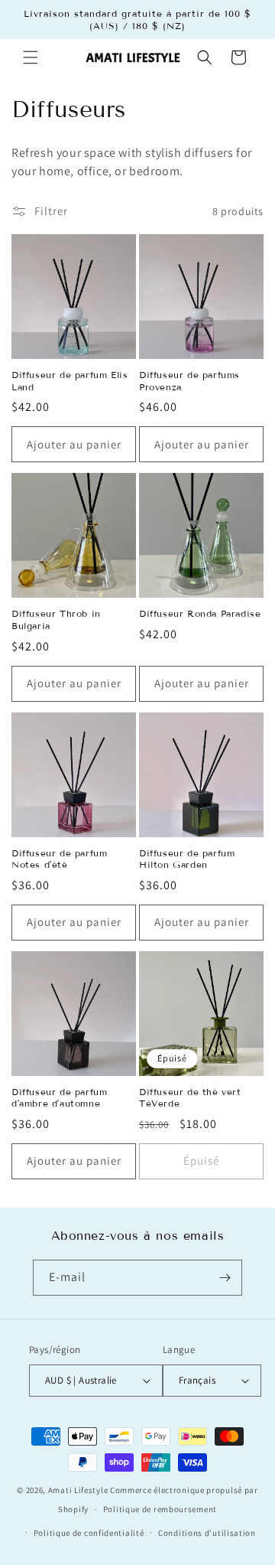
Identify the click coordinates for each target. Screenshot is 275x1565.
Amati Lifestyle (78, 1490)
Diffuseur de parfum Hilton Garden (187, 859)
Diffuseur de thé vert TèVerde (190, 1098)
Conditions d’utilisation (207, 1533)
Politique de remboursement (160, 1509)
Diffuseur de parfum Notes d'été (59, 859)
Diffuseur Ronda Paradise (199, 613)
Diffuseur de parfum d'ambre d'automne (59, 1098)
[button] (30, 57)
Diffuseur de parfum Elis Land (69, 381)
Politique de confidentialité (89, 1533)
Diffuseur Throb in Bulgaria (56, 619)
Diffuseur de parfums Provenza (189, 381)
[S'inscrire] (224, 1278)
